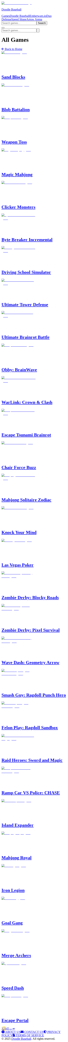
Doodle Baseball (20, 16)
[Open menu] (3, 27)
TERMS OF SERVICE (29, 1035)
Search (42, 23)
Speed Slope (18, 19)
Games (6, 16)
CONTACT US (34, 1032)
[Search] (37, 30)
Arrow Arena (34, 19)
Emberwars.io (38, 16)
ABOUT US (13, 1032)
